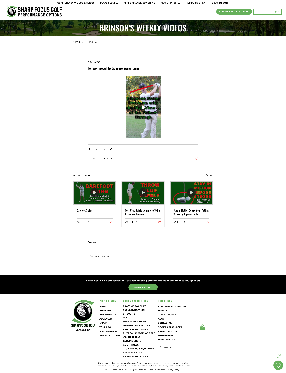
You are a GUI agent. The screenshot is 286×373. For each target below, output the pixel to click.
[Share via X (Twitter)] (96, 149)
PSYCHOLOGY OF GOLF (133, 329)
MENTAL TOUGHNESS (133, 321)
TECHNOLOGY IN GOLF (133, 356)
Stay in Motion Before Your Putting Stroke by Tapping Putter (191, 212)
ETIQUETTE (129, 314)
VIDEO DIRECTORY (168, 331)
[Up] (278, 355)
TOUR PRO (105, 327)
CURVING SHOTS (132, 341)
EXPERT (103, 323)
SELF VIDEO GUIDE (109, 335)
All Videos (78, 42)
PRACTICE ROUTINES (133, 306)
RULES (126, 317)
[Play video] (143, 107)
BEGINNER (105, 310)
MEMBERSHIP (165, 335)
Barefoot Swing (84, 210)
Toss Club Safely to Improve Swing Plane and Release (142, 212)
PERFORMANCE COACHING (168, 306)
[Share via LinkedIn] (103, 149)
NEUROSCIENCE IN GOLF (133, 325)
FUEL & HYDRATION (133, 310)
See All (209, 175)
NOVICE (103, 306)
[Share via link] (111, 149)
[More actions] (196, 62)
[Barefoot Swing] (94, 193)
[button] (76, 3)
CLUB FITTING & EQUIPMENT (133, 348)
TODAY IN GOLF (166, 339)
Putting (93, 42)
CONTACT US (165, 323)
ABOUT (162, 318)
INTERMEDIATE (107, 314)
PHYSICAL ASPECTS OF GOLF (133, 333)
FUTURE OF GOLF (132, 352)
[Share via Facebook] (89, 149)
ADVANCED (105, 318)
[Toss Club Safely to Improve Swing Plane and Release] (143, 193)
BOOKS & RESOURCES (168, 327)
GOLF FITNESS (131, 344)
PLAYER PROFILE (108, 331)
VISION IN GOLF (131, 337)
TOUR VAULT (165, 310)
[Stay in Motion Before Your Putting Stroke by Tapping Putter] (191, 193)
